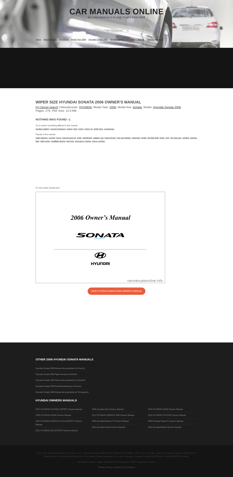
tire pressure (175, 138)
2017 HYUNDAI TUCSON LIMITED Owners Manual (59, 409)
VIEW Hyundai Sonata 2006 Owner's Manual (116, 291)
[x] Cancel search (47, 107)
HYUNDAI (85, 107)
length (143, 138)
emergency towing (83, 141)
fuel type (70, 141)
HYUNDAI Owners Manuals (56, 400)
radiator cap (98, 138)
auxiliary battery (42, 129)
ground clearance (58, 129)
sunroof (52, 138)
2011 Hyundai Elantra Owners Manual (164, 427)
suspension (109, 129)
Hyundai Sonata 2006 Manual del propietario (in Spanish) (60, 380)
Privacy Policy (105, 467)
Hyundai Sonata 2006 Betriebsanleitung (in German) (58, 386)
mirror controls (98, 141)
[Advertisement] (116, 68)
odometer (136, 138)
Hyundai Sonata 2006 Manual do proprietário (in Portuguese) (62, 392)
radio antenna (41, 138)
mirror (80, 129)
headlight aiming (58, 141)
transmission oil (69, 138)
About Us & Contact (125, 467)
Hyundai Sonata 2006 (167, 107)
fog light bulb (153, 138)
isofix (79, 138)
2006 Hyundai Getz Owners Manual (107, 409)
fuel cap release (124, 138)
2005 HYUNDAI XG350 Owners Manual (53, 415)
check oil (88, 129)
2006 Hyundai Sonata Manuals (69, 359)
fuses (58, 138)
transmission (110, 138)
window (185, 138)
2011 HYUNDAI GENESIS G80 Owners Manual (113, 415)
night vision (45, 141)
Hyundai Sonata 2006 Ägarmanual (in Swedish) (56, 374)
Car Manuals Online (116, 11)
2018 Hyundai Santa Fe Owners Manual (165, 421)
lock (167, 138)
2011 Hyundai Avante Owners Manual (108, 427)
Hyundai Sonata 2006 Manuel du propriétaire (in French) (60, 368)
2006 (113, 107)
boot (75, 129)
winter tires (98, 129)
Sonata (137, 107)
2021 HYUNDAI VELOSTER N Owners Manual (57, 430)
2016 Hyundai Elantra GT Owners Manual (110, 421)
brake (162, 138)
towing (69, 129)
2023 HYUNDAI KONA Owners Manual (165, 409)
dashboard (87, 138)
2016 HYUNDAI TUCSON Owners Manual (167, 415)
